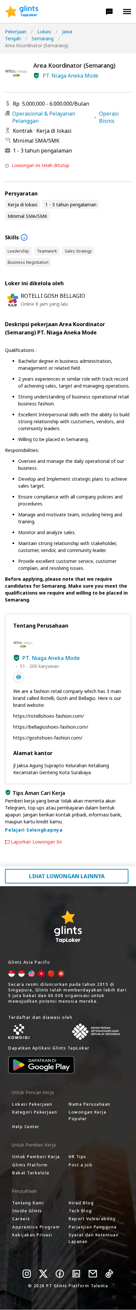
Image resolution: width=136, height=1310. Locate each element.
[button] (109, 12)
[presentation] (21, 11)
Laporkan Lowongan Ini (36, 842)
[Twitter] (43, 1273)
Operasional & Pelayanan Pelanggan (43, 117)
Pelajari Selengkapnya (34, 830)
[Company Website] (18, 677)
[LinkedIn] (76, 1273)
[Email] (92, 1273)
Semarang (42, 38)
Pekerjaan (15, 31)
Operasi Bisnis (109, 117)
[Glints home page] (21, 11)
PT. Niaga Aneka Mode (70, 75)
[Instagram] (26, 1273)
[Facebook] (59, 1273)
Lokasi (44, 31)
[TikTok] (109, 1273)
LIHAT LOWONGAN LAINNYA (67, 876)
